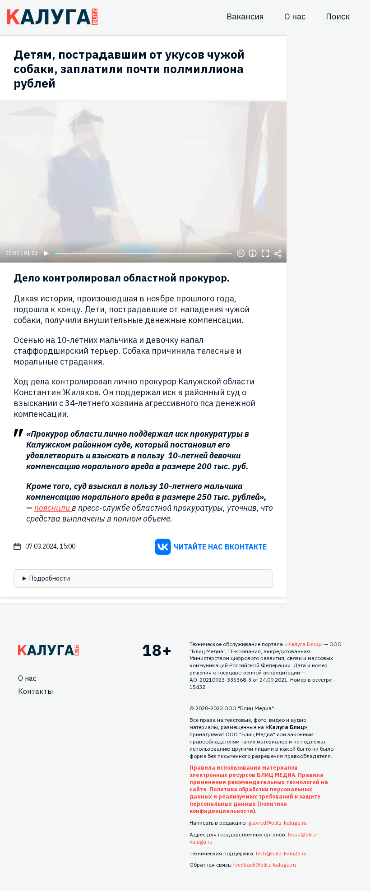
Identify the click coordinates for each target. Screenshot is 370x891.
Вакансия (245, 16)
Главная (48, 650)
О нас (294, 16)
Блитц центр (52, 17)
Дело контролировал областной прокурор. (122, 277)
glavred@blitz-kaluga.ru (277, 822)
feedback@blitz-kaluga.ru (264, 864)
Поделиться (278, 253)
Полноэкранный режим (265, 253)
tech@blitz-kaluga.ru (281, 853)
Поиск (338, 16)
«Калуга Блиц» (303, 644)
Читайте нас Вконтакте (220, 546)
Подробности (49, 578)
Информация (252, 253)
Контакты (35, 691)
